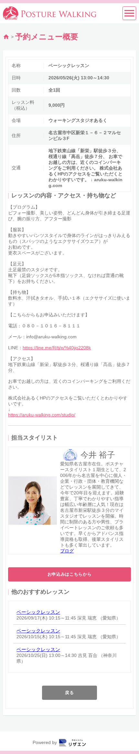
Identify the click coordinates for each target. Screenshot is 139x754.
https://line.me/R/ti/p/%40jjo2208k (57, 347)
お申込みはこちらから (70, 574)
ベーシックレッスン (38, 612)
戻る (69, 692)
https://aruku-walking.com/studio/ (41, 414)
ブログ (67, 550)
